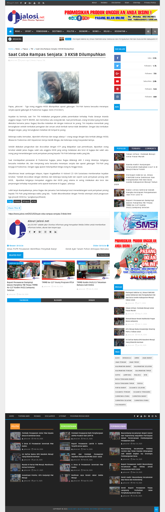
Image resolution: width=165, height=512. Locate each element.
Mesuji (58, 39)
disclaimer (116, 3)
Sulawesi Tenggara (141, 392)
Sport (28, 31)
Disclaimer (50, 416)
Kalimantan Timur (143, 371)
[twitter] (25, 3)
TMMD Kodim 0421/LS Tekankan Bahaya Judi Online (91, 283)
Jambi (136, 358)
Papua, (39, 60)
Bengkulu (127, 358)
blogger (58, 300)
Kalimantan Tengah (123, 371)
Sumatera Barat (139, 396)
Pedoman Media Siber (79, 416)
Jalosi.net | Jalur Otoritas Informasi (83, 509)
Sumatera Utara (141, 400)
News (17, 31)
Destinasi (57, 31)
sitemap (136, 3)
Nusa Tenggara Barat (124, 379)
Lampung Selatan (16, 263)
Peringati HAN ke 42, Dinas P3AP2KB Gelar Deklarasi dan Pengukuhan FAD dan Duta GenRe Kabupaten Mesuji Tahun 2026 (111, 39)
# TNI (34, 201)
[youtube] (34, 3)
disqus (92, 300)
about (94, 3)
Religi (107, 31)
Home (10, 49)
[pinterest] (149, 416)
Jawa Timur (134, 362)
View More (104, 255)
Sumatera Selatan (123, 400)
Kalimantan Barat (123, 366)
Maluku (137, 375)
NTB (145, 375)
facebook (24, 300)
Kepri (117, 375)
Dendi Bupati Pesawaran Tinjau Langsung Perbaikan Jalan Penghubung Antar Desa (136, 490)
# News (17, 201)
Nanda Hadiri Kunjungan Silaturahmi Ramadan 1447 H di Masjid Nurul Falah (142, 167)
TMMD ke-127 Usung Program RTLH (58, 282)
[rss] (43, 3)
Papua (25, 49)
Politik (70, 31)
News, (33, 60)
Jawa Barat (147, 358)
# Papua (26, 201)
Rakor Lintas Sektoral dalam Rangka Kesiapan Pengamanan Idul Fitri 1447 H (141, 192)
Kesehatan (120, 31)
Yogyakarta (120, 405)
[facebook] (21, 3)
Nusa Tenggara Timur (124, 383)
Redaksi (37, 416)
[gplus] (30, 3)
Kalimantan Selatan (143, 366)
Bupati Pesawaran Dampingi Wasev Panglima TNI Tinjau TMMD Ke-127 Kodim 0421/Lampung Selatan (22, 286)
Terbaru (136, 149)
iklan (127, 3)
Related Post (15, 255)
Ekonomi (83, 31)
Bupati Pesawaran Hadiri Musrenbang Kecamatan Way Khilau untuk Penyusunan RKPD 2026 (136, 466)
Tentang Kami (24, 416)
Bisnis (96, 31)
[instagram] (39, 3)
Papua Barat (120, 388)
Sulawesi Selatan (137, 388)
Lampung (127, 375)
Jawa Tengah (120, 362)
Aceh (117, 358)
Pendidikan (41, 31)
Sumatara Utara (122, 396)
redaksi (104, 3)
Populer (121, 149)
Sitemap (62, 416)
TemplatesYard (106, 509)
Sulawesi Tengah (122, 392)
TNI (32, 49)
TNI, (44, 60)
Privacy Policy (150, 3)
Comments (150, 149)
